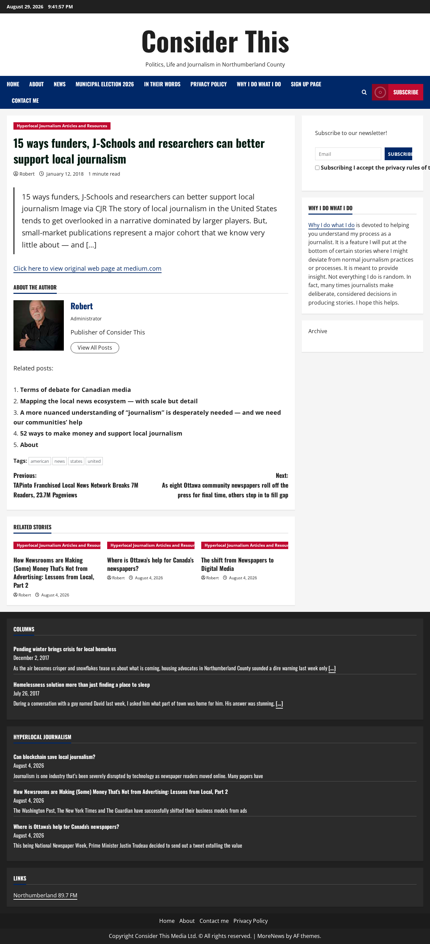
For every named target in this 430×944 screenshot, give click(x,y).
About (36, 84)
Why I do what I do (259, 84)
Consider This (215, 40)
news (59, 461)
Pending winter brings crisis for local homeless (64, 649)
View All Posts (95, 347)
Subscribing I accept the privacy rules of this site (364, 167)
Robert (27, 174)
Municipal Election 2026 (105, 84)
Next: (225, 485)
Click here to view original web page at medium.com (87, 268)
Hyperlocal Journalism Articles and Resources (62, 126)
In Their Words (162, 84)
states (76, 461)
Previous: (75, 485)
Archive (317, 331)
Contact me (25, 100)
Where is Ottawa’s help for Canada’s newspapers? (150, 564)
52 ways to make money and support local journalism (101, 433)
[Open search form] (364, 92)
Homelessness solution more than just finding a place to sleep (81, 684)
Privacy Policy (208, 84)
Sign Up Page (306, 84)
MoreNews (271, 936)
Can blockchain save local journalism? (54, 757)
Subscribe (405, 92)
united (94, 461)
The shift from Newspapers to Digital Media (237, 564)
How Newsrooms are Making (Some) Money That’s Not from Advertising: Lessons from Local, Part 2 (53, 572)
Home (13, 84)
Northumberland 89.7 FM (45, 895)
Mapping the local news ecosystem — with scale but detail (109, 401)
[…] (332, 668)
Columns (23, 629)
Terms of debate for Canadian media (75, 390)
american (40, 461)
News (60, 84)
